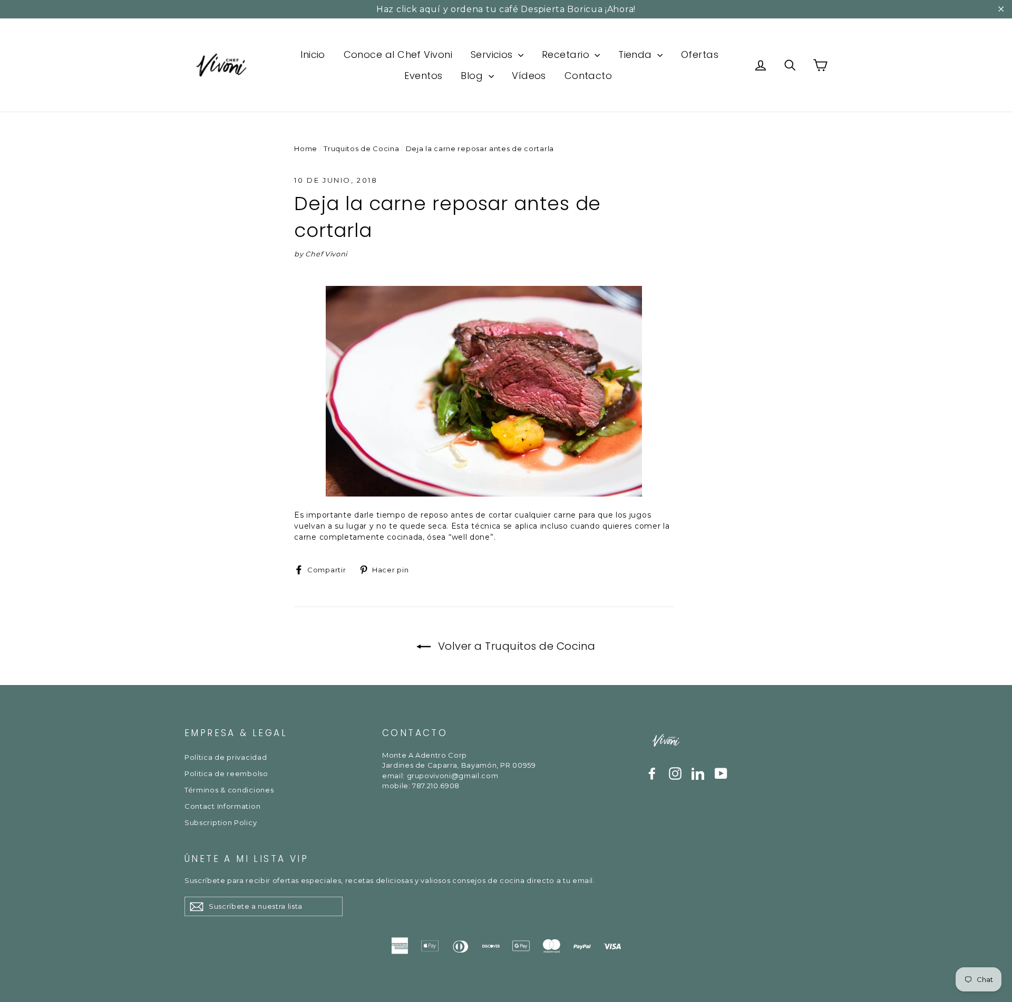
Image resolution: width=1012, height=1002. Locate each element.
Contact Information (222, 806)
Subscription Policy (220, 822)
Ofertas (699, 54)
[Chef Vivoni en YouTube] (721, 773)
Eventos (423, 75)
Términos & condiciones (229, 790)
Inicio (312, 54)
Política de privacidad (225, 757)
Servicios (493, 54)
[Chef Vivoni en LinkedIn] (698, 773)
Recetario (567, 54)
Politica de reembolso (226, 773)
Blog (473, 75)
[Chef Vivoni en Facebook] (652, 773)
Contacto (588, 75)
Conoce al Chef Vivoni (398, 54)
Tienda (636, 54)
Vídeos (529, 75)
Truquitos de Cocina (361, 148)
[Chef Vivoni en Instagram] (675, 773)
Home (305, 148)
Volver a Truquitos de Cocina (515, 646)
